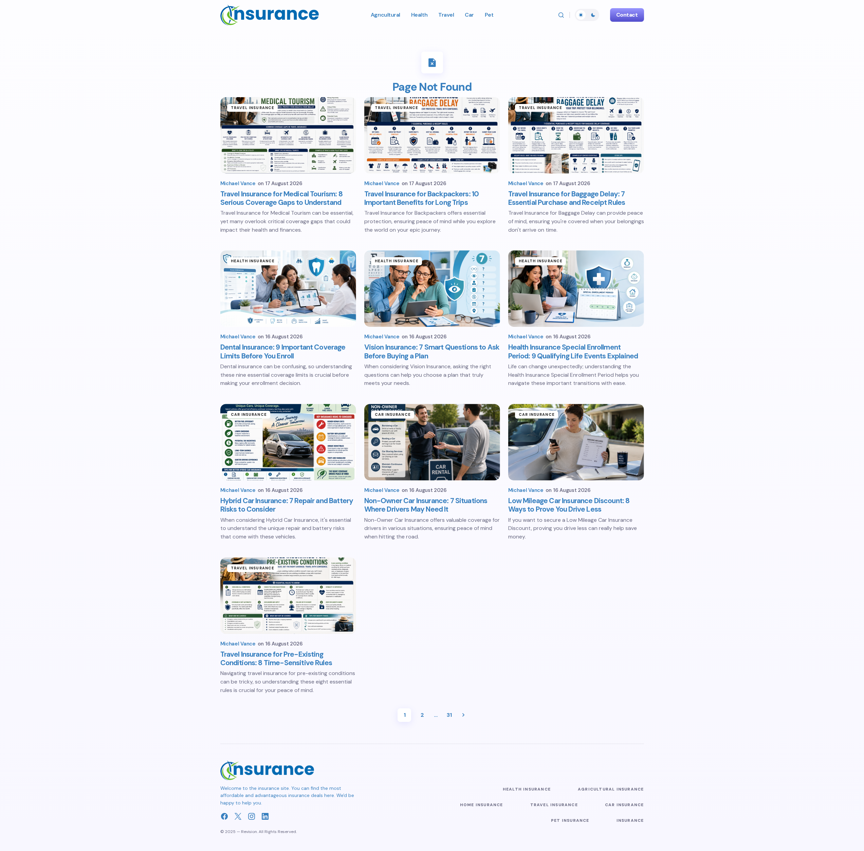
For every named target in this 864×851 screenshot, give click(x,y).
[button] (561, 15)
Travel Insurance (253, 107)
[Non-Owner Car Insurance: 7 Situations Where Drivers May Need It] (432, 442)
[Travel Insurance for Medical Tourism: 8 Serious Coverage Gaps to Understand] (288, 135)
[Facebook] (224, 816)
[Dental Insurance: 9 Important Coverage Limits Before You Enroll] (288, 288)
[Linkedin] (265, 816)
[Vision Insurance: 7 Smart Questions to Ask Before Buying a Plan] (432, 288)
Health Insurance (253, 261)
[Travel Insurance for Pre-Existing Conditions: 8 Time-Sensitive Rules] (288, 595)
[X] (238, 816)
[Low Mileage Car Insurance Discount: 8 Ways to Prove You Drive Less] (576, 442)
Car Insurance (249, 414)
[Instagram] (251, 816)
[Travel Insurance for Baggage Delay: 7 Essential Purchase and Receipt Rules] (576, 135)
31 (449, 715)
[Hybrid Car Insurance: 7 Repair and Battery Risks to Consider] (288, 442)
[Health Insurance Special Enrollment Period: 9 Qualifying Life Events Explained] (576, 288)
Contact (627, 14)
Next (463, 715)
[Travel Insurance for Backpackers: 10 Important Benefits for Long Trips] (432, 135)
